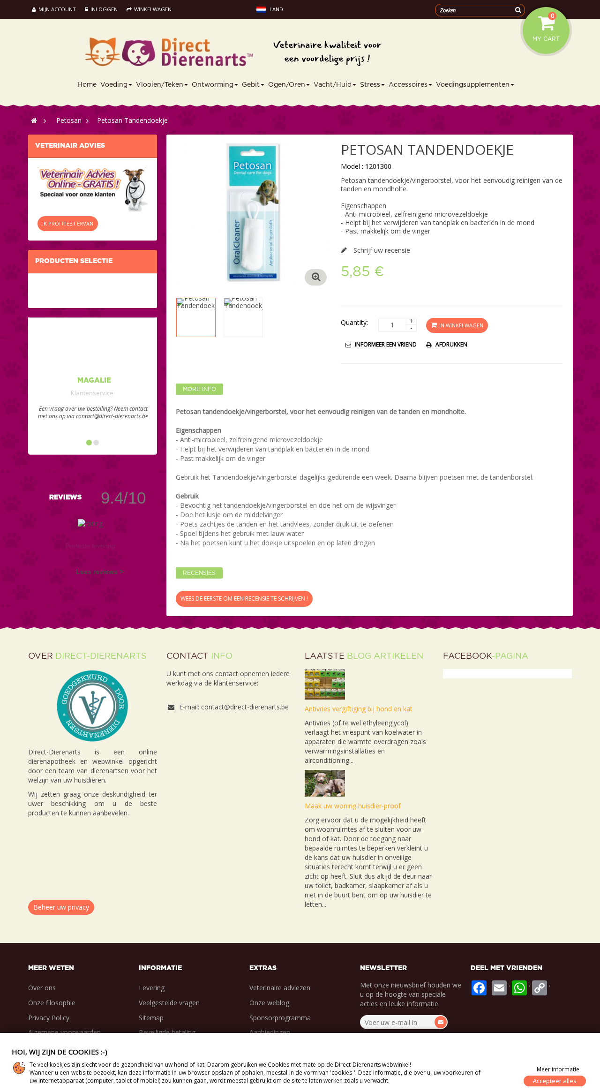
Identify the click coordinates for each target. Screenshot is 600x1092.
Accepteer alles (555, 1081)
